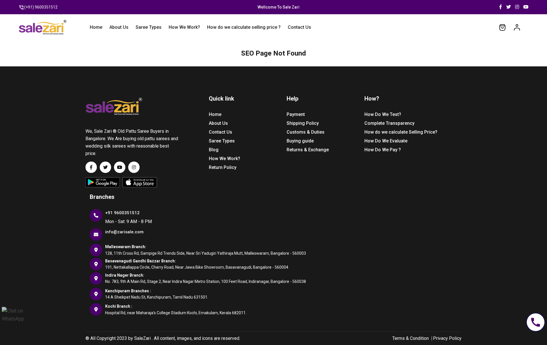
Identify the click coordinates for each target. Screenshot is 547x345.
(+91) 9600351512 (41, 7)
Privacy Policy (447, 338)
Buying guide (300, 141)
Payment (296, 114)
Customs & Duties (305, 132)
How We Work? (184, 27)
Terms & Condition (410, 338)
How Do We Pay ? (382, 149)
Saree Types (149, 27)
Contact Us (299, 27)
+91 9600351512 (122, 212)
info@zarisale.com (124, 231)
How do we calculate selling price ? (244, 27)
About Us (118, 27)
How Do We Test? (382, 114)
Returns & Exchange (308, 149)
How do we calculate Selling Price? (400, 132)
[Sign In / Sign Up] (517, 27)
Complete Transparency (389, 123)
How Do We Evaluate (385, 141)
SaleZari (142, 338)
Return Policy (222, 167)
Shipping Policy (303, 123)
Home (96, 27)
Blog (214, 149)
